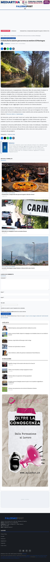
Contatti (2, 536)
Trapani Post (21, 556)
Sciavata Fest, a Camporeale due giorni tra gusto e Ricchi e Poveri (30, 30)
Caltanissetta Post (35, 555)
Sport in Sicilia (38, 556)
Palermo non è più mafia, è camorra (16, 346)
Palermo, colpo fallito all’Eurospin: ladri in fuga (19, 340)
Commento (3, 277)
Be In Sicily (44, 556)
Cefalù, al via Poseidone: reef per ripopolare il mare (20, 369)
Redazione (7, 43)
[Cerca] (48, 6)
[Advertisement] (25, 19)
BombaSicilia (3, 558)
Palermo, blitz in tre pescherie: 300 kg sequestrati (20, 375)
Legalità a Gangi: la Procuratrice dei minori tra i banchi (21, 363)
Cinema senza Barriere (15, 558)
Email (2, 297)
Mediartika (24, 553)
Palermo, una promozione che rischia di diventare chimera (22, 388)
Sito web (2, 302)
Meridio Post (5, 556)
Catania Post (42, 555)
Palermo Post (11, 134)
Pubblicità (3, 543)
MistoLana (8, 558)
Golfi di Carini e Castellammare (10, 35)
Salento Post (27, 556)
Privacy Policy (4, 534)
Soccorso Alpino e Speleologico (15, 114)
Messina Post (11, 556)
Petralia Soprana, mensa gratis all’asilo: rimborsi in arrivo (22, 328)
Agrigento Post (29, 555)
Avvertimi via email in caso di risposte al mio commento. (13, 308)
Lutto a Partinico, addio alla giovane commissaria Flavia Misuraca (24, 352)
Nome (2, 292)
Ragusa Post (16, 556)
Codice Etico (3, 545)
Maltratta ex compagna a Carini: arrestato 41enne (14, 231)
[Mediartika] (25, 2)
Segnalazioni (3, 540)
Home (2, 35)
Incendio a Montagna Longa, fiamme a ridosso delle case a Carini (18, 268)
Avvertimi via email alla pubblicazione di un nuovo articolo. (13, 311)
